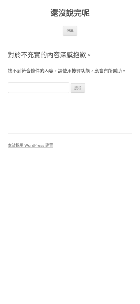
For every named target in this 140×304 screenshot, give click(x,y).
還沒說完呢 (70, 13)
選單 (70, 30)
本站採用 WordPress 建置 (30, 145)
